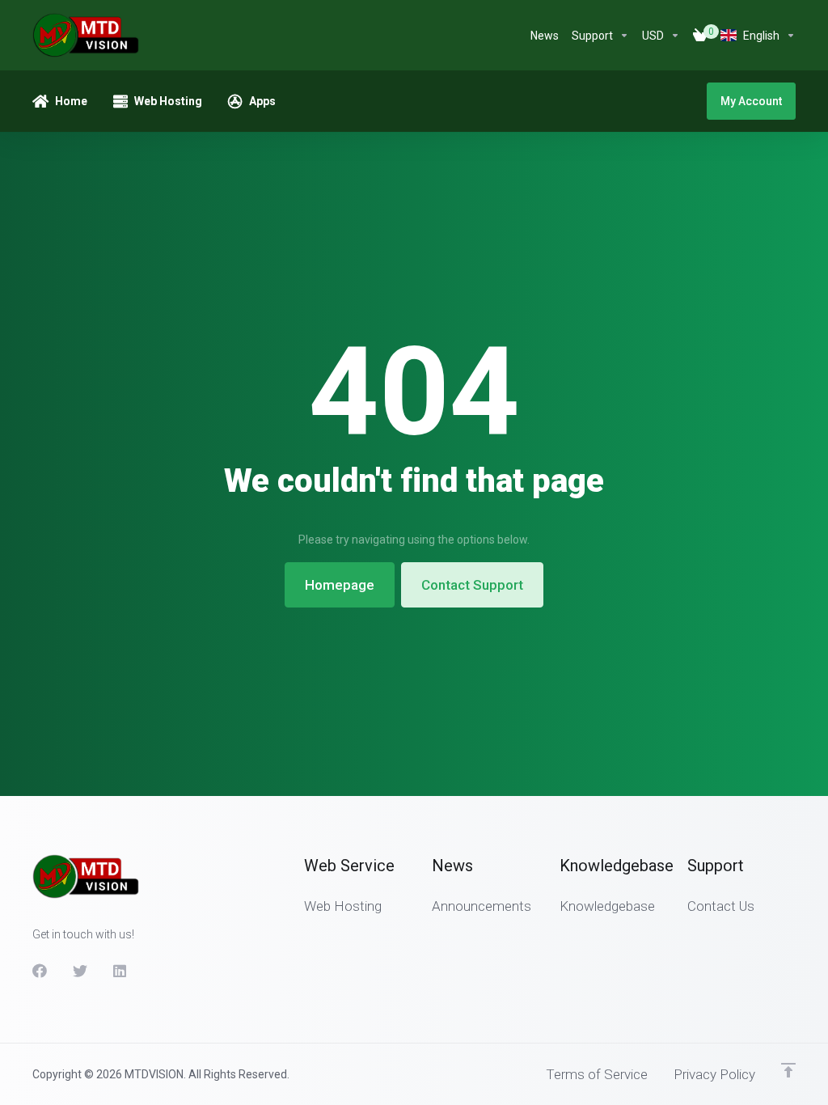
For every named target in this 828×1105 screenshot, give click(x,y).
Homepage (339, 585)
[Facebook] (39, 970)
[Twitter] (80, 970)
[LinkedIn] (120, 970)
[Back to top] (788, 1070)
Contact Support (472, 585)
